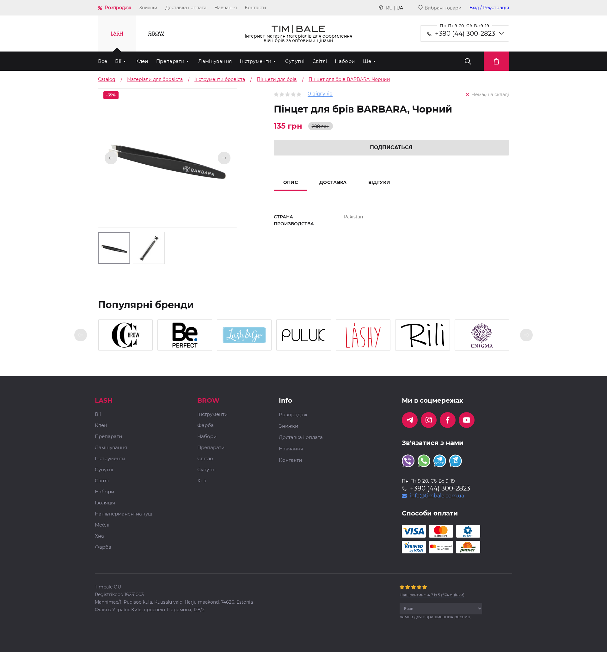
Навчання (225, 7)
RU (389, 8)
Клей (141, 61)
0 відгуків (320, 94)
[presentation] (80, 335)
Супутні (294, 61)
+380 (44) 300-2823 (465, 33)
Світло (205, 458)
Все (102, 61)
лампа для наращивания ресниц (435, 616)
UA (399, 8)
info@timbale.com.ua (437, 495)
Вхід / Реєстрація (489, 7)
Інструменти (255, 61)
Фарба (103, 547)
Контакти (255, 7)
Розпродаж (118, 7)
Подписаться (391, 147)
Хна (99, 536)
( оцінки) (432, 595)
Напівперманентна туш (123, 514)
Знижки (148, 7)
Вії (118, 61)
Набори (345, 61)
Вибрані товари (443, 7)
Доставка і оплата (185, 7)
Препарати (170, 61)
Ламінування (215, 61)
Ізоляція (105, 503)
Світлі (319, 61)
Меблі (102, 525)
